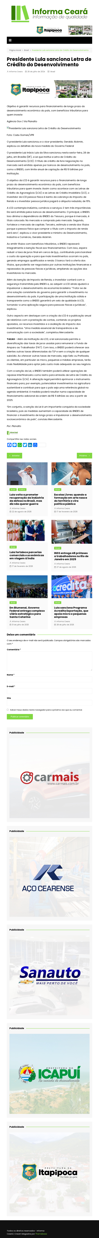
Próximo (83, 455)
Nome (10, 674)
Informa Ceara (16, 71)
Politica (22, 489)
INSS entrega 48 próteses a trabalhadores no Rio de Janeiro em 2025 (71, 556)
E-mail (11, 686)
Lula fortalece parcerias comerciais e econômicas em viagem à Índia (27, 555)
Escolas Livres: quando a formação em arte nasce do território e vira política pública (70, 499)
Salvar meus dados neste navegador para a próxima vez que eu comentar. (46, 709)
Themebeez (41, 1233)
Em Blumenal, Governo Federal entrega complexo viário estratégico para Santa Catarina (27, 612)
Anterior (16, 455)
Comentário (14, 649)
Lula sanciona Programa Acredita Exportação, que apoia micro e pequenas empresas (71, 612)
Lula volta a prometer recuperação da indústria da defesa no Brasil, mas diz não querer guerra (27, 499)
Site (9, 698)
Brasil (53, 71)
